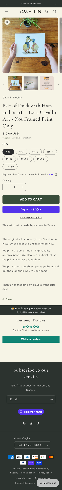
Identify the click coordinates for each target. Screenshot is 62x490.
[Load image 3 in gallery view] (47, 83)
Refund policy (28, 473)
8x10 (35, 151)
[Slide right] (58, 84)
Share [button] (9, 299)
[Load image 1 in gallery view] (15, 83)
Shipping (6, 138)
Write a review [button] (31, 339)
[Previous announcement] (6, 3)
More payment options (31, 217)
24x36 (10, 166)
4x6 (8, 151)
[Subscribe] (51, 399)
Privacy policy (45, 473)
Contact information (25, 483)
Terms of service (23, 478)
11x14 (50, 151)
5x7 (21, 151)
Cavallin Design (29, 469)
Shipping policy (42, 478)
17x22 (24, 159)
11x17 (9, 159)
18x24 (40, 159)
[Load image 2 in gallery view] (31, 83)
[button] (6, 11)
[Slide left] (3, 84)
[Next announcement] (56, 3)
